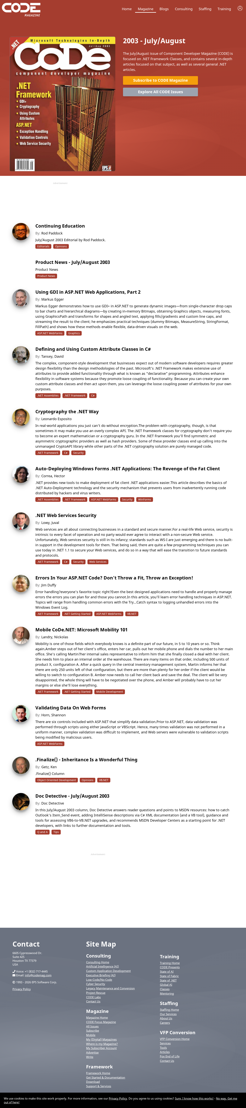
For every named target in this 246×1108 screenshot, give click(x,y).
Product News (46, 276)
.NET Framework (74, 395)
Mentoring (167, 993)
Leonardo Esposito (56, 418)
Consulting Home (97, 962)
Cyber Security (95, 984)
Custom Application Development (108, 971)
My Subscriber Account (101, 1048)
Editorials (43, 246)
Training (224, 9)
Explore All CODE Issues (160, 91)
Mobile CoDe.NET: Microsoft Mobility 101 (81, 629)
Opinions (61, 246)
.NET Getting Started (77, 614)
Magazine (145, 9)
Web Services (97, 562)
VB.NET (131, 614)
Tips (56, 832)
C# (93, 395)
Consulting (184, 9)
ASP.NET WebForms (49, 333)
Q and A (42, 832)
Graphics (74, 333)
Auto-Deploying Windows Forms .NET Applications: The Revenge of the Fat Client (127, 468)
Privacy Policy (21, 989)
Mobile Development (109, 691)
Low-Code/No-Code (99, 980)
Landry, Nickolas (54, 637)
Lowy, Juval (50, 522)
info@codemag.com (38, 975)
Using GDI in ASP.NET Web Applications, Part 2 (87, 292)
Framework (99, 1066)
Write (89, 1057)
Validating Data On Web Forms (70, 707)
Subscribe (92, 1030)
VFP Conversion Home (174, 1039)
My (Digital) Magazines (101, 1039)
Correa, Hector (53, 476)
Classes (165, 989)
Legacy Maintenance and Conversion (110, 988)
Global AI (166, 985)
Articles (165, 1052)
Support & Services (98, 1086)
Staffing (205, 9)
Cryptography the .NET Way (67, 411)
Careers (165, 1023)
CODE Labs (93, 997)
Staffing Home (169, 1010)
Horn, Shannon (53, 715)
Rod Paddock (52, 233)
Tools (163, 1048)
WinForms (144, 499)
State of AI (167, 971)
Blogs (164, 9)
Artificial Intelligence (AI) (102, 966)
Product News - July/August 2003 (72, 262)
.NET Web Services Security (65, 515)
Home (127, 9)
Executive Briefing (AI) (101, 975)
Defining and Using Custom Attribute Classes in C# (93, 349)
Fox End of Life (170, 1056)
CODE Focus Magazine (101, 1022)
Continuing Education (60, 226)
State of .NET (168, 980)
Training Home (170, 963)
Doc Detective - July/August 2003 (72, 796)
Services (165, 1043)
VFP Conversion (177, 1032)
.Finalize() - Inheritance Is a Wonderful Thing (86, 759)
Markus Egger (52, 299)
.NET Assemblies (48, 395)
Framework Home (98, 1073)
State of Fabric (169, 976)
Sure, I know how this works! (194, 1098)
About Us (166, 1018)
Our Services (168, 1014)
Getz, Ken (49, 767)
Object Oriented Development (56, 780)
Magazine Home (97, 1017)
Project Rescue (95, 993)
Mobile (90, 1035)
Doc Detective (52, 803)
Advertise (92, 1052)
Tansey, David (52, 356)
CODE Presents (170, 967)
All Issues (92, 1026)
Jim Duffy (48, 585)
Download (93, 1082)
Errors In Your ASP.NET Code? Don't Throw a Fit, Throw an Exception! (114, 577)
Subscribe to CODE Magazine (160, 80)
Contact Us (93, 1001)
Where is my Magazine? (102, 1044)
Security (78, 453)
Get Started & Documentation (105, 1077)
